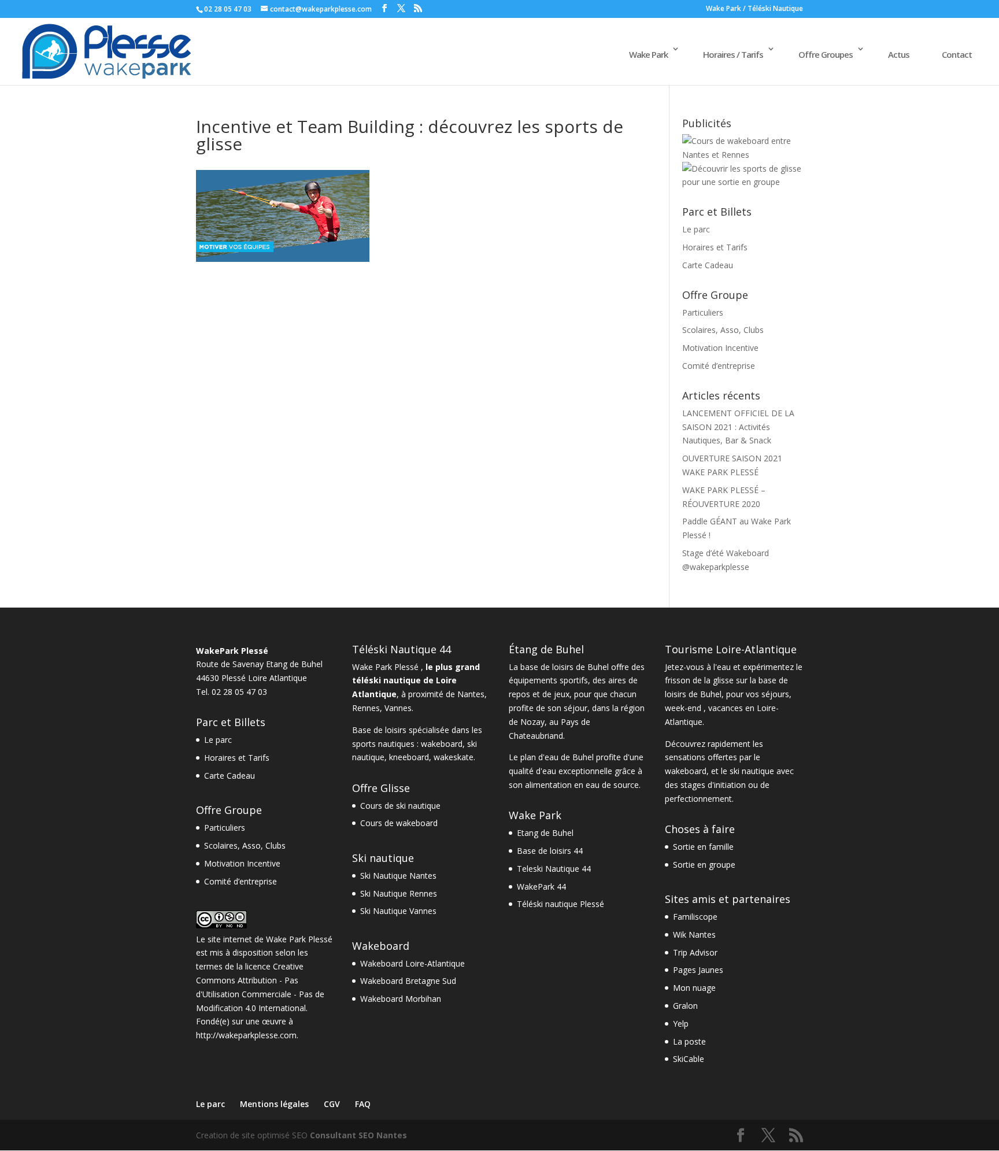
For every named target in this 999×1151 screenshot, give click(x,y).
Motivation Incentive (720, 347)
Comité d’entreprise (718, 365)
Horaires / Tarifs (733, 54)
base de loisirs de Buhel (564, 666)
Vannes (398, 707)
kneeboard (409, 757)
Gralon (685, 1005)
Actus (898, 54)
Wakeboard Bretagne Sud (408, 980)
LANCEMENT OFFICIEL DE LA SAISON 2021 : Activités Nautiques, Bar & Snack (738, 427)
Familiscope (695, 916)
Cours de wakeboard (399, 822)
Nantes (470, 694)
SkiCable (688, 1058)
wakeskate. (454, 757)
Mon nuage (694, 987)
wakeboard (441, 743)
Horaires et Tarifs (715, 247)
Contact (957, 54)
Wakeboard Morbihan (400, 998)
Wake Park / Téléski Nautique (754, 9)
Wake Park (648, 54)
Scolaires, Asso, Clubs (723, 329)
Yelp (681, 1023)
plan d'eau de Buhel (557, 757)
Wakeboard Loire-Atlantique (412, 963)
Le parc (696, 229)
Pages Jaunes (698, 969)
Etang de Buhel (545, 832)
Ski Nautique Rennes (398, 893)
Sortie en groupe (704, 864)
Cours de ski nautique (400, 805)
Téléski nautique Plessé (560, 903)
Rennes (366, 707)
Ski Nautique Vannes (398, 910)
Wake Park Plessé (299, 939)
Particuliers (702, 312)
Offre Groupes (825, 54)
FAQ (363, 1103)
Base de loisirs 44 (550, 850)
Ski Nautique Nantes (398, 875)
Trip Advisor (695, 952)
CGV (332, 1103)
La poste (689, 1041)
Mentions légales (274, 1103)
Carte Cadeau (707, 265)
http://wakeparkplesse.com (246, 1035)
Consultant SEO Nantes (358, 1135)
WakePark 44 (541, 886)
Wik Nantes (694, 934)
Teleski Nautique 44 (554, 868)
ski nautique (752, 770)
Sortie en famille (703, 846)
